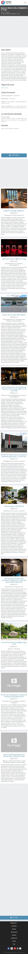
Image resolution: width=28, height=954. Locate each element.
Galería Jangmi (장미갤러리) (14, 506)
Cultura (7, 12)
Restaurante (14, 932)
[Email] (20, 948)
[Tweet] (11, 948)
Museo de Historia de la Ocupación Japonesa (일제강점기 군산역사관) (14, 456)
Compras (14, 935)
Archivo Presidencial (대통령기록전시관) (14, 643)
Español (14, 923)
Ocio (14, 944)
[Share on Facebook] (8, 948)
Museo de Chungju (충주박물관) (14, 315)
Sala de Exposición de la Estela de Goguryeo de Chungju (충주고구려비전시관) (14, 389)
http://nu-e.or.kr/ (4, 87)
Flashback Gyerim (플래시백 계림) (14, 259)
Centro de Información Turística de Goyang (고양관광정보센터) (14, 696)
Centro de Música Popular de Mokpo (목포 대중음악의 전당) (14, 755)
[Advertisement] (14, 32)
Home (2, 12)
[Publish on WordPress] (17, 948)
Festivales (14, 926)
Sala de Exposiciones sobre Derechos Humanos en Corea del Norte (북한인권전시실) (14, 580)
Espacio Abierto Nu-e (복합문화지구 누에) (11, 13)
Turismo (14, 929)
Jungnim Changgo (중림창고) (14, 211)
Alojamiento (14, 938)
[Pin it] (15, 948)
